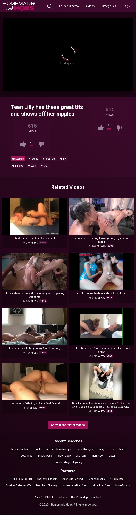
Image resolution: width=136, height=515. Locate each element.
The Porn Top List (22, 478)
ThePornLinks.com (47, 478)
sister (112, 455)
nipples (19, 165)
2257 (38, 497)
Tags (126, 6)
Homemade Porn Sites (75, 485)
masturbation (45, 455)
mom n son (98, 455)
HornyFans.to (122, 485)
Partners (62, 497)
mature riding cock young (68, 462)
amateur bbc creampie (59, 449)
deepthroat (27, 455)
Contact (96, 497)
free (112, 449)
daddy (101, 449)
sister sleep (64, 455)
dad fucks (81, 455)
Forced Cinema (69, 6)
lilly (65, 158)
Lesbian (19, 158)
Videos (90, 6)
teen (33, 165)
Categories (109, 6)
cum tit (37, 449)
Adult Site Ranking (72, 478)
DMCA (49, 497)
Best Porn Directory (47, 485)
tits (45, 165)
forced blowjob (84, 449)
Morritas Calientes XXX (18, 485)
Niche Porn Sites (102, 485)
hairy (122, 449)
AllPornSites (116, 478)
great (34, 158)
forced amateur (20, 449)
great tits (50, 158)
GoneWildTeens (96, 478)
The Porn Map (79, 497)
